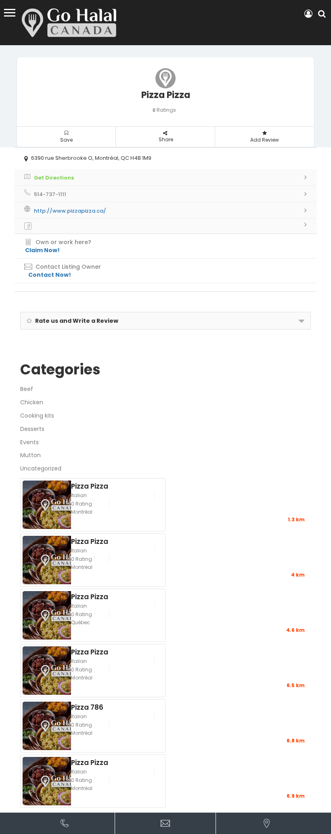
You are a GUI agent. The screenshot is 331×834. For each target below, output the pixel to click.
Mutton (30, 455)
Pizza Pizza (89, 485)
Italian (79, 495)
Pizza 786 (87, 706)
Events (29, 442)
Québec (80, 622)
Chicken (31, 402)
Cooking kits (37, 416)
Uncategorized (40, 468)
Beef (26, 389)
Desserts (32, 429)
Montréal (81, 511)
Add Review (264, 139)
